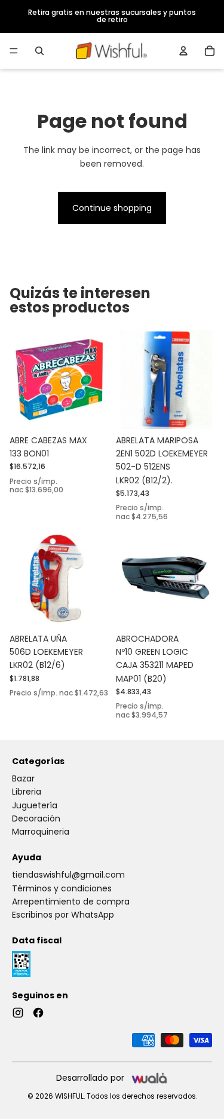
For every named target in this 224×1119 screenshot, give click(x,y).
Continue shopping (112, 208)
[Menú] (13, 51)
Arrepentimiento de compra (71, 902)
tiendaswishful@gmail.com (68, 875)
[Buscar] (39, 51)
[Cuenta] (183, 51)
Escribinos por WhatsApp (63, 915)
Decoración (36, 818)
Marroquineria (40, 832)
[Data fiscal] (21, 964)
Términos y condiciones (62, 888)
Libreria (26, 792)
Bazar (23, 778)
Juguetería (34, 805)
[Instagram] (18, 1013)
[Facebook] (38, 1013)
